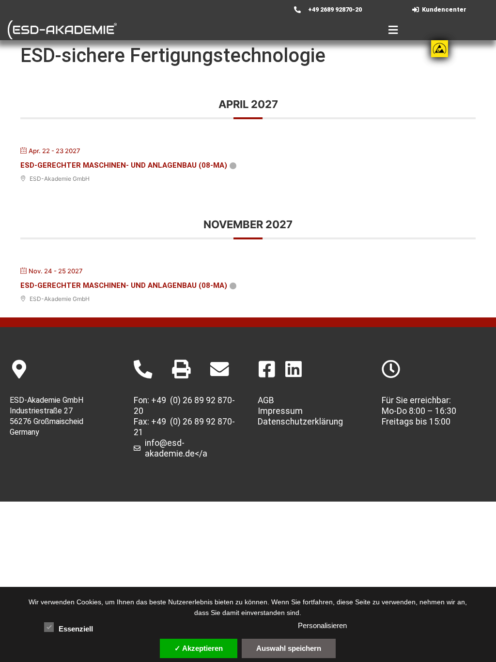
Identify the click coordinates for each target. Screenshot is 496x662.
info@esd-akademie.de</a (176, 448)
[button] (267, 29)
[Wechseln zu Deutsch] (212, 10)
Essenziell (76, 629)
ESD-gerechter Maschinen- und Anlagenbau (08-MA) (123, 165)
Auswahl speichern (288, 648)
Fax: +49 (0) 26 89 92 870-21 (184, 427)
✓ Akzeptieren (198, 648)
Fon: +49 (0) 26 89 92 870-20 (184, 405)
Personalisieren (322, 625)
